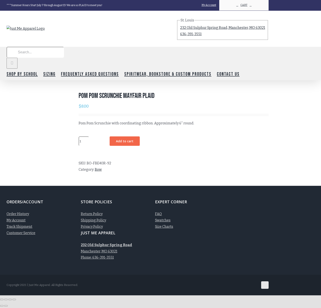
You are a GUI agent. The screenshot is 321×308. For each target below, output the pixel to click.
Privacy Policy (92, 226)
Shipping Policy (93, 220)
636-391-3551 (191, 34)
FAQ (158, 214)
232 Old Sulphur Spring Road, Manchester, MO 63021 (222, 28)
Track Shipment (19, 226)
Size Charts (164, 226)
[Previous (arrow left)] (1, 305)
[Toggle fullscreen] (10, 299)
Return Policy (92, 214)
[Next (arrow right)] (6, 305)
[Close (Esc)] (1, 299)
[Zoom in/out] (14, 299)
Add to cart (124, 141)
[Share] (6, 299)
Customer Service (21, 233)
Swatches (163, 220)
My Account (16, 220)
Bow (98, 169)
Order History (18, 214)
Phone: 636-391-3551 (97, 257)
